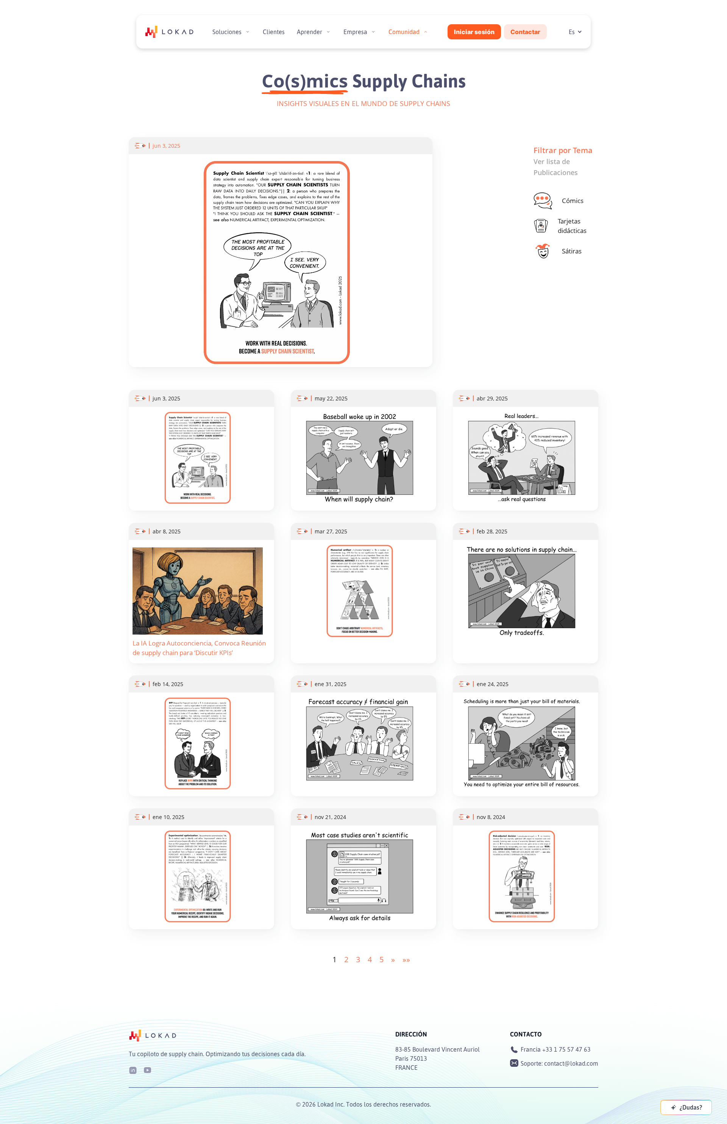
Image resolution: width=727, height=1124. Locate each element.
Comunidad (404, 32)
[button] (393, 959)
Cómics (572, 200)
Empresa (355, 32)
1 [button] (334, 959)
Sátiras (572, 251)
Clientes (274, 32)
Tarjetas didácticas (572, 226)
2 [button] (346, 959)
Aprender (309, 32)
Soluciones (227, 32)
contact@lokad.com (571, 1063)
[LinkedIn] (133, 1069)
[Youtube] (147, 1069)
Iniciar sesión (474, 32)
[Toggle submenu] (248, 32)
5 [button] (381, 959)
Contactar (525, 32)
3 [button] (358, 959)
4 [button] (370, 959)
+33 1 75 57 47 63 (566, 1049)
